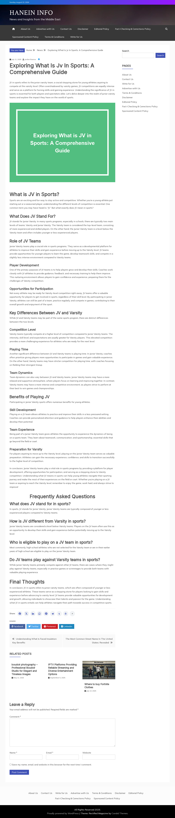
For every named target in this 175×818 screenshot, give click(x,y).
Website (86, 752)
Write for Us (76, 36)
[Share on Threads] (65, 613)
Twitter (35, 626)
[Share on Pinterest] (46, 613)
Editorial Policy (101, 29)
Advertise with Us (45, 29)
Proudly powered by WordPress (63, 813)
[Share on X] (26, 613)
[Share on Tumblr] (59, 613)
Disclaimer (83, 29)
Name (13, 752)
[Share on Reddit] (52, 613)
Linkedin (67, 626)
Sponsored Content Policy (25, 36)
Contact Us (66, 29)
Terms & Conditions (54, 36)
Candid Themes (120, 813)
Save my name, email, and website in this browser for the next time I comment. (52, 764)
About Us (25, 29)
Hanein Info (31, 12)
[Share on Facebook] (19, 613)
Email (49, 752)
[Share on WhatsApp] (39, 613)
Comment (15, 716)
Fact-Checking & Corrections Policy (133, 29)
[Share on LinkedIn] (33, 613)
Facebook (18, 626)
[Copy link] (72, 613)
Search (125, 50)
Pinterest (51, 626)
